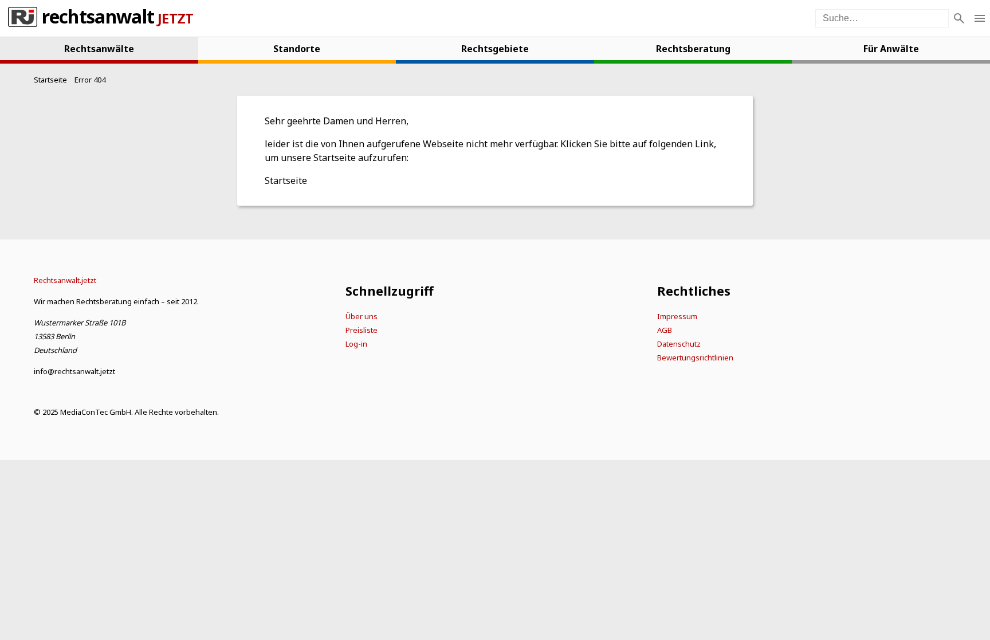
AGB (664, 330)
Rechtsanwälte (99, 48)
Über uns (361, 316)
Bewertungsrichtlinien (695, 357)
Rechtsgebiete (495, 48)
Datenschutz (679, 344)
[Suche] (959, 18)
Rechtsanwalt (98, 18)
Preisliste (361, 330)
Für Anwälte (891, 48)
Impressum (677, 316)
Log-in (356, 344)
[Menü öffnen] (979, 18)
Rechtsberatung (693, 48)
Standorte (296, 48)
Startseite (286, 180)
